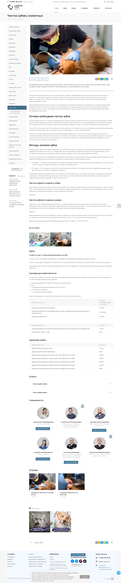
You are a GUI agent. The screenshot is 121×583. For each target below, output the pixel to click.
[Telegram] (107, 79)
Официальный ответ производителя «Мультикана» (15, 183)
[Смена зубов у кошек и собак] (39, 521)
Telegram (76, 561)
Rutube (80, 561)
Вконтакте (72, 561)
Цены (51, 557)
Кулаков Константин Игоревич (71, 422)
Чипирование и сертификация (38, 561)
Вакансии (10, 559)
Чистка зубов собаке (15, 111)
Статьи (52, 559)
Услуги (31, 554)
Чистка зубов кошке (15, 113)
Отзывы (9, 566)
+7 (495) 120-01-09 (104, 558)
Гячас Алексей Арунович (71, 452)
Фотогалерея (11, 564)
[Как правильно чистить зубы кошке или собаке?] (60, 521)
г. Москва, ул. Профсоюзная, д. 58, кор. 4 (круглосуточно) (69, 2)
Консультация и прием (35, 557)
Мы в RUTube (35, 508)
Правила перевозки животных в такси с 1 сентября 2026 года (15, 194)
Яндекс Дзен (84, 561)
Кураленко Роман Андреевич (99, 422)
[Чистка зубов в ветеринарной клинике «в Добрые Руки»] (39, 239)
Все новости (21, 176)
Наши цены (34, 79)
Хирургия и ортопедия (35, 566)
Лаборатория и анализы (36, 564)
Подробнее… (32, 195)
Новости (10, 561)
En (105, 2)
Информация (54, 554)
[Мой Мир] (102, 79)
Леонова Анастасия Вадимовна (43, 422)
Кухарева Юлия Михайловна (43, 452)
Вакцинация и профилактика (37, 559)
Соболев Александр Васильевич (99, 452)
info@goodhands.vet (104, 561)
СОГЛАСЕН (84, 577)
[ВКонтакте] (96, 79)
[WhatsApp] (104, 79)
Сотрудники (11, 557)
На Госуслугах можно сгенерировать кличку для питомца (16, 204)
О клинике (11, 554)
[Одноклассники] (99, 79)
